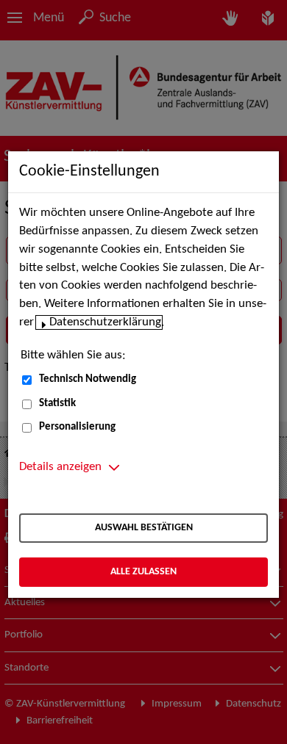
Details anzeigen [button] (60, 467)
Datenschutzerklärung (105, 322)
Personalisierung (77, 427)
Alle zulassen (143, 571)
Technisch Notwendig (87, 379)
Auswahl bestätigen (144, 527)
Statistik (57, 403)
